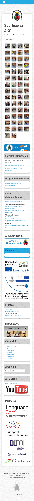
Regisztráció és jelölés (12, 311)
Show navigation (4, 2)
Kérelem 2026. (9, 219)
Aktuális (17, 35)
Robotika (9, 352)
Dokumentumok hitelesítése (13, 202)
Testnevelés (10, 354)
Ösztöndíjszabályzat (11, 217)
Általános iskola (11, 347)
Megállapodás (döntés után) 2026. (15, 221)
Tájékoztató (8, 309)
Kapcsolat (19, 494)
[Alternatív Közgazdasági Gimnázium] (17, 15)
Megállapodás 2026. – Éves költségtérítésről (13, 207)
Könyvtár (9, 358)
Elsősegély (10, 351)
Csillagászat (10, 356)
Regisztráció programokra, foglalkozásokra (13, 184)
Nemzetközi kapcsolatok (14, 349)
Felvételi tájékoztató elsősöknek (14, 165)
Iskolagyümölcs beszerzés (13, 315)
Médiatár (22, 35)
